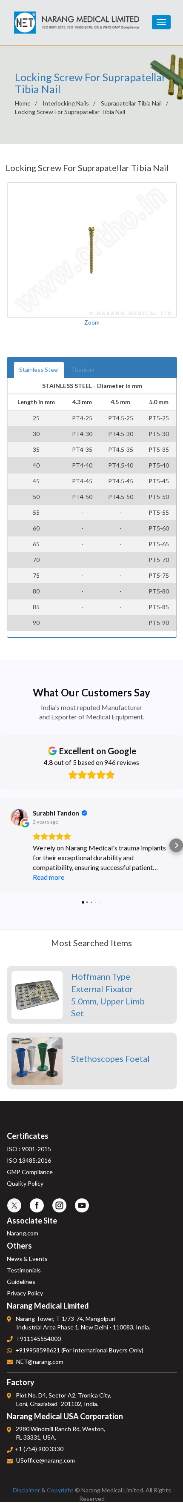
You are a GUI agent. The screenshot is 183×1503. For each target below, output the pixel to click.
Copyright (60, 1490)
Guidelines (21, 1281)
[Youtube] (82, 1205)
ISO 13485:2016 (29, 1160)
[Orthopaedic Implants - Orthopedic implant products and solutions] (76, 16)
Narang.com (22, 1233)
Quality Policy (25, 1183)
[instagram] (59, 1205)
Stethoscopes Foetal (110, 1058)
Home (23, 103)
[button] (7, 845)
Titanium (82, 369)
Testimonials (24, 1270)
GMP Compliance (30, 1171)
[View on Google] (19, 817)
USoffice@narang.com (45, 1460)
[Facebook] (37, 1205)
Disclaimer (26, 1490)
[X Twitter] (14, 1205)
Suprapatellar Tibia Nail (131, 103)
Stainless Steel (39, 369)
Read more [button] (48, 877)
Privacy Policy (25, 1293)
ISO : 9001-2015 (29, 1148)
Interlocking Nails (66, 103)
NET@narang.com (39, 1361)
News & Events (27, 1258)
